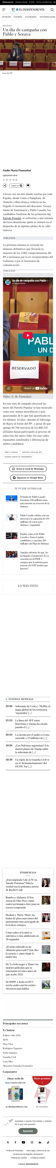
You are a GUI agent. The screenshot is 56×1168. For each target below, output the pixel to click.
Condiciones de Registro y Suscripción (28, 1154)
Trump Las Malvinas (44, 2)
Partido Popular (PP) (32, 452)
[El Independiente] (28, 9)
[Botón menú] (3, 9)
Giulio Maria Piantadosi (17, 170)
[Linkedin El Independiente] (40, 1142)
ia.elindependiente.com (16, 1107)
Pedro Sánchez (10, 1052)
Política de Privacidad (14, 1150)
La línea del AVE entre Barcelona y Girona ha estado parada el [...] (31, 724)
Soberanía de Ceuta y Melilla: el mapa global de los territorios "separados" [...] (32, 709)
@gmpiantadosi (10, 175)
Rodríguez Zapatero (12, 1048)
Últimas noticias (21, 2)
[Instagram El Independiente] (32, 1142)
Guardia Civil (9, 1057)
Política (7, 25)
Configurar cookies (37, 1157)
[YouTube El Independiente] (23, 1142)
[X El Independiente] (8, 1142)
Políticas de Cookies (19, 1157)
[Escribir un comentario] (28, 185)
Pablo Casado (11, 452)
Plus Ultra (8, 1044)
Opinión (6, 16)
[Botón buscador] (52, 9)
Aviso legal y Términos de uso (38, 1150)
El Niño (32, 2)
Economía (31, 16)
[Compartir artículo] (5, 185)
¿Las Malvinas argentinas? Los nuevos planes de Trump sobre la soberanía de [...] (32, 749)
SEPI (5, 1039)
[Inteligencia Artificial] (15, 1101)
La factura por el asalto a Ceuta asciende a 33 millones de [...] (32, 736)
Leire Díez (8, 1061)
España (18, 16)
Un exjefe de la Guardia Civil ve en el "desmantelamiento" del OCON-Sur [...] (32, 763)
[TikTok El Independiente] (48, 1143)
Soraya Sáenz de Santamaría (18, 457)
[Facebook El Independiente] (15, 1142)
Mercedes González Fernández (18, 1066)
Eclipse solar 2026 (12, 1035)
